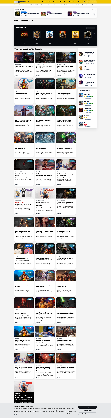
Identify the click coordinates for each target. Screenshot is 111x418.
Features (55, 1)
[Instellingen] (87, 1)
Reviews (49, 1)
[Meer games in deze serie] (94, 34)
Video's (61, 1)
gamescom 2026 (19, 9)
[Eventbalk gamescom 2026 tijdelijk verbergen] (92, 10)
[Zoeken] (84, 1)
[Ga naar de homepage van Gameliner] (21, 2)
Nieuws (44, 1)
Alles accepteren (87, 407)
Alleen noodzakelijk (88, 410)
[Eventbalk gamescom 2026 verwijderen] (95, 10)
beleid (15, 414)
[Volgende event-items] (94, 14)
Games (65, 1)
